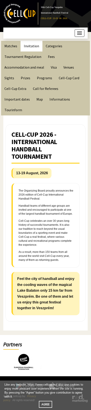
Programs (44, 78)
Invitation (31, 46)
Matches (10, 46)
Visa (54, 67)
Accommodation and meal (24, 67)
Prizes (25, 78)
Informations (59, 99)
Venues (68, 67)
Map (39, 99)
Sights (9, 78)
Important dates (17, 99)
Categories (54, 46)
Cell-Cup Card (69, 78)
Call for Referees (45, 88)
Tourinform (13, 110)
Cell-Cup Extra (15, 88)
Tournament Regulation (22, 56)
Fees (51, 56)
